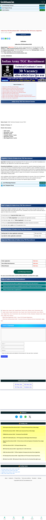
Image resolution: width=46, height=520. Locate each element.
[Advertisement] (23, 20)
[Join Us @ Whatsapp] (25, 418)
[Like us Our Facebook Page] (16, 418)
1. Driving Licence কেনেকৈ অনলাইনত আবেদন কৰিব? (10, 469)
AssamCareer (18, 310)
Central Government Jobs (33, 312)
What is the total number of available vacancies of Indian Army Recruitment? (19, 96)
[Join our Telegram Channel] (21, 418)
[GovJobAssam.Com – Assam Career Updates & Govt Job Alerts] (7, 2)
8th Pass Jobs (18, 384)
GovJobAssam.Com (28, 480)
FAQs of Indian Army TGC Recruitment (10, 93)
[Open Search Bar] (42, 2)
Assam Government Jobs (15, 312)
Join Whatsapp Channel (24, 271)
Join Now (42, 5)
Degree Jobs (5, 310)
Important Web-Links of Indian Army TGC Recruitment (14, 92)
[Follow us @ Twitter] (29, 418)
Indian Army (11, 47)
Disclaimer (34, 478)
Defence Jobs (31, 310)
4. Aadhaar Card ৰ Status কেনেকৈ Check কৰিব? (10, 472)
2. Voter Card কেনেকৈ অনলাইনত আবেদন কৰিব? (9, 470)
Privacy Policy (17, 478)
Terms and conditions (26, 478)
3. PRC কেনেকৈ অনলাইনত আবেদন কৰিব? (8, 473)
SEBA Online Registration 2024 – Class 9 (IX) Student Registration (17, 317)
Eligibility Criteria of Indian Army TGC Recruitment (13, 88)
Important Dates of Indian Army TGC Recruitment (13, 91)
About (6, 478)
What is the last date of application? (10, 97)
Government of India (25, 313)
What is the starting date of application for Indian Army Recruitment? (17, 95)
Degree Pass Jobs (8, 313)
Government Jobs (39, 310)
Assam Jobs (11, 310)
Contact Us (11, 478)
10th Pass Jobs (28, 384)
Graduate (33, 313)
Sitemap (39, 478)
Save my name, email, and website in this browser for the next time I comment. (20, 353)
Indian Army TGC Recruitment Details (10, 86)
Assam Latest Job (23, 34)
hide (22, 84)
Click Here (42, 10)
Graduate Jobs (39, 313)
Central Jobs (24, 310)
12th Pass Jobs (18, 387)
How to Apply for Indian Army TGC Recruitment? (12, 89)
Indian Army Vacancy (8, 315)
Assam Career (5, 312)
